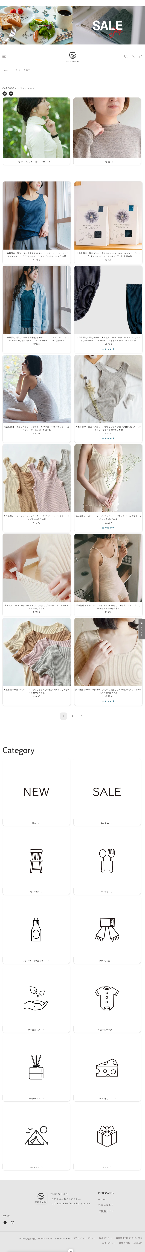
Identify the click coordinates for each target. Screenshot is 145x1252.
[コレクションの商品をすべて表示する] (36, 131)
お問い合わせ (106, 1205)
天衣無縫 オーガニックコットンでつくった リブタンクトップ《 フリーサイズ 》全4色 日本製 (37, 517)
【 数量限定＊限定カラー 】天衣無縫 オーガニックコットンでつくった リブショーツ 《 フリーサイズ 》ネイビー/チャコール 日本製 (108, 339)
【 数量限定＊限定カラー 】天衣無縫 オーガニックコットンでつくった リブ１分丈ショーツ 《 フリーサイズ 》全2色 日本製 (108, 255)
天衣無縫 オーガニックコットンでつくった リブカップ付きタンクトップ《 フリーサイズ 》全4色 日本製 (108, 428)
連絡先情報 (124, 1243)
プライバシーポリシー (84, 1238)
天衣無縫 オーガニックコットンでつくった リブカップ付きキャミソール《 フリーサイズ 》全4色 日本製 (36, 428)
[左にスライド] (4, 93)
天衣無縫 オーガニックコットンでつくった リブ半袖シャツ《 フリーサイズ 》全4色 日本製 (37, 691)
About (102, 1199)
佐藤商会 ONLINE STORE (40, 1238)
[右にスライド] (11, 93)
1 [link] (63, 716)
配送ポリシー (108, 1243)
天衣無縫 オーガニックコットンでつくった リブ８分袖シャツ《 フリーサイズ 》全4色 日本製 (108, 691)
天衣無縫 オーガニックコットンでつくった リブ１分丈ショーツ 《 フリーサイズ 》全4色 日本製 (108, 607)
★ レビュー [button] (142, 629)
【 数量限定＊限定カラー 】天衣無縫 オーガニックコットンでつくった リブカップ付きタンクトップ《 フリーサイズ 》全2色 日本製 (37, 339)
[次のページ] (81, 716)
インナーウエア (22, 70)
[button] (4, 56)
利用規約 (138, 1243)
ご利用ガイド (106, 1211)
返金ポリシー (105, 1238)
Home (5, 70)
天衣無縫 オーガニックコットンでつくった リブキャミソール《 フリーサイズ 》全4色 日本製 (108, 517)
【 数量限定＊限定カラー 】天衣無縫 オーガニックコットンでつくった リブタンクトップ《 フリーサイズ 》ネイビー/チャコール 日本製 (37, 255)
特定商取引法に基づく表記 (129, 1238)
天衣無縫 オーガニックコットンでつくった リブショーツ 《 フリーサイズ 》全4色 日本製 (36, 607)
